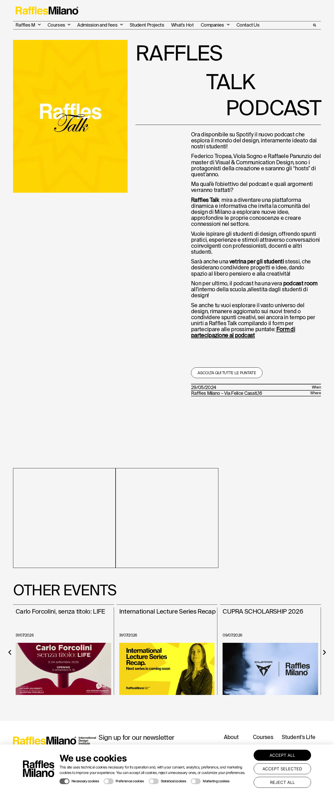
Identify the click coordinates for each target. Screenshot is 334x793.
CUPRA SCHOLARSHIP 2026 (263, 611)
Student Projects (147, 25)
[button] (314, 25)
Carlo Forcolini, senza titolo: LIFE (60, 611)
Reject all (282, 782)
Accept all (282, 755)
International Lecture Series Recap (167, 611)
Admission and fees (97, 25)
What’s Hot (182, 25)
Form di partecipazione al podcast (243, 332)
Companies (212, 25)
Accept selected (282, 768)
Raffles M (25, 25)
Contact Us (247, 25)
